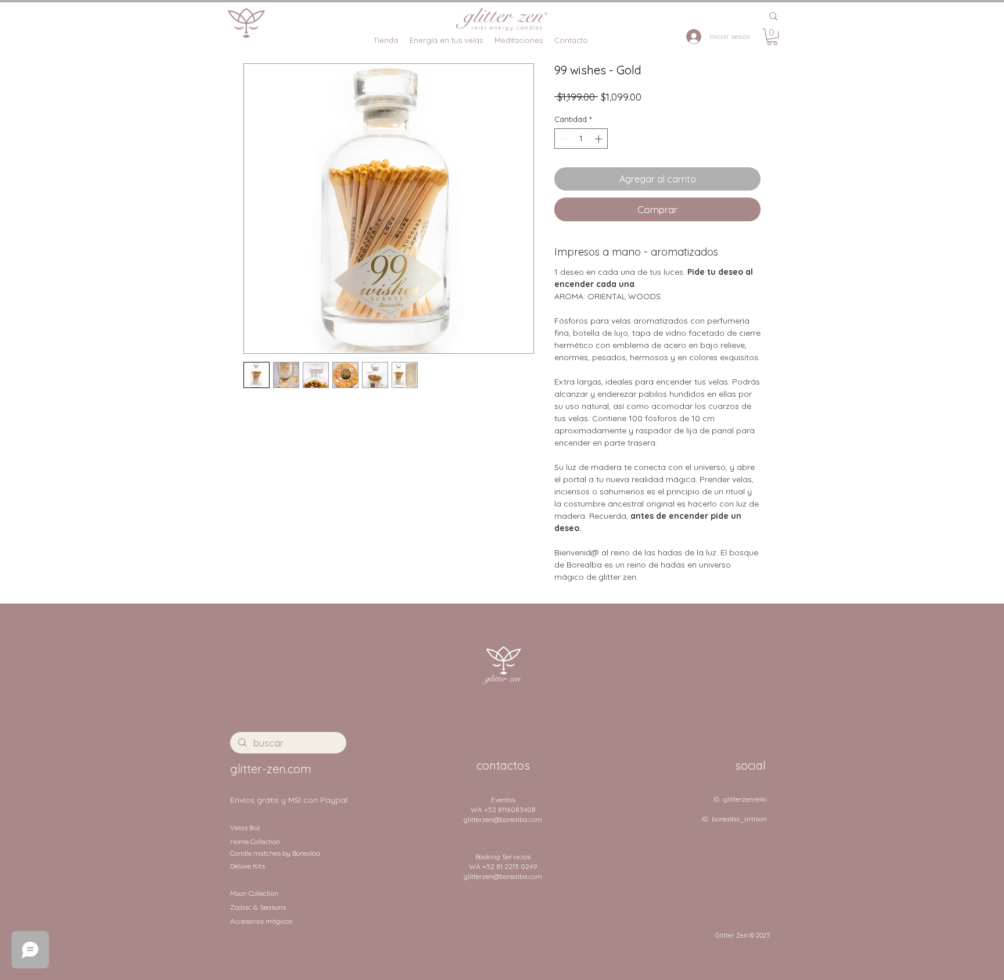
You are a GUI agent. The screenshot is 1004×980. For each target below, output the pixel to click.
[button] (772, 36)
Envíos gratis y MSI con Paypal (288, 800)
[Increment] (600, 139)
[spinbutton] (581, 139)
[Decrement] (563, 139)
